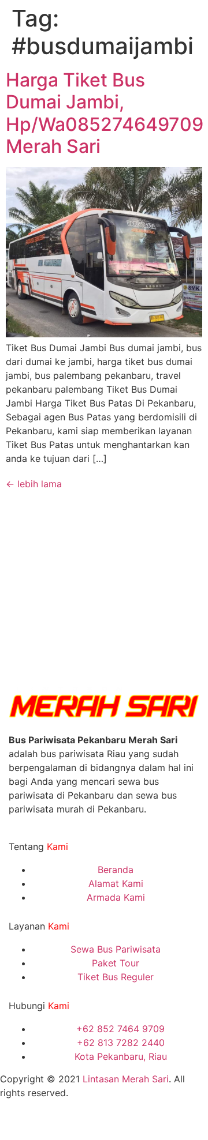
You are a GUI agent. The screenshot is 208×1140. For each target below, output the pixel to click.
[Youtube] (78, 1122)
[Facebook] (46, 1122)
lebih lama (34, 484)
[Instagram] (14, 1122)
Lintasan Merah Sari (126, 1079)
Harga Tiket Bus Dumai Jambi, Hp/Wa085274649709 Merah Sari (104, 113)
